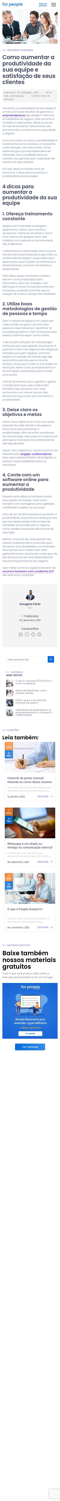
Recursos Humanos (20, 50)
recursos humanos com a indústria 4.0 (27, 571)
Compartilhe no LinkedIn (33, 634)
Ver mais (42, 796)
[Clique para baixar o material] (30, 1011)
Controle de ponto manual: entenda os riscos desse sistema (29, 780)
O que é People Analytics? (25, 909)
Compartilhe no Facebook (20, 634)
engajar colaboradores (36, 454)
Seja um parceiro (43, 4)
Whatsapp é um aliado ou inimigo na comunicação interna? (30, 845)
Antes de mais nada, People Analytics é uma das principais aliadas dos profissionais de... (28, 921)
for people (12, 4)
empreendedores (13, 115)
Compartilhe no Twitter (27, 634)
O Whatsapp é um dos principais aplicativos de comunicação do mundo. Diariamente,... (28, 856)
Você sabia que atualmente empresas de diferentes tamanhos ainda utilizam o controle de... (29, 790)
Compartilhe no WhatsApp (39, 634)
